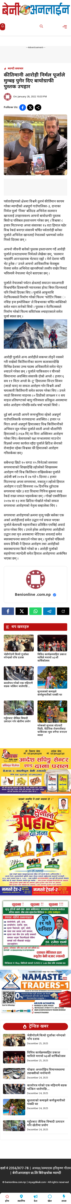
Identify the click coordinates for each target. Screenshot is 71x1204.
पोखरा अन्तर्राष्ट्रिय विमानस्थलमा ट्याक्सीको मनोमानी (46, 1071)
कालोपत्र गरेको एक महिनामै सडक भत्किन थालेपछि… (18, 685)
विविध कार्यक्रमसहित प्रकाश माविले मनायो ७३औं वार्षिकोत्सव (51, 658)
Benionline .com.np (33, 594)
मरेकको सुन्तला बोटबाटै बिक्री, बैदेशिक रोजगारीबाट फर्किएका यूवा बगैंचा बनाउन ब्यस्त (52, 730)
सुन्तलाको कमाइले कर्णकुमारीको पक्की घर (49, 693)
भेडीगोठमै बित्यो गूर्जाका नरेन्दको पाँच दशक (16, 656)
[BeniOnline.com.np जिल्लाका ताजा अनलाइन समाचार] (36, 9)
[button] (41, 27)
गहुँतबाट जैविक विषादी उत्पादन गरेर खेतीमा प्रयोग (17, 720)
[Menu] (66, 26)
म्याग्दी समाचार (15, 68)
